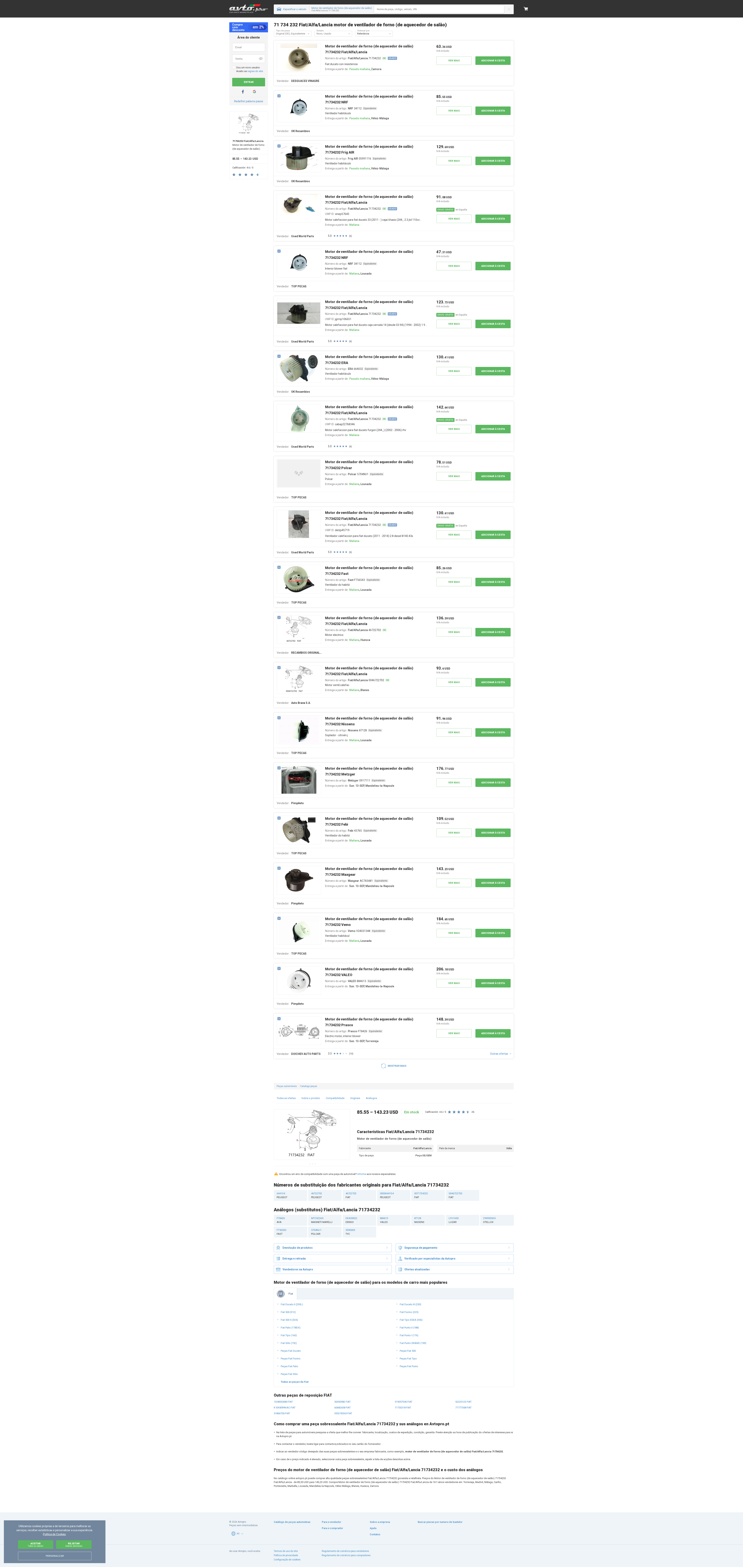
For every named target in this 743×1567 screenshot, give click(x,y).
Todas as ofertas (286, 1098)
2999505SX (489, 1220)
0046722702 (455, 1195)
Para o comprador (332, 1528)
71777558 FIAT (463, 1407)
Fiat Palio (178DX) (290, 1327)
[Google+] (254, 91)
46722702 (316, 1195)
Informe (361, 1174)
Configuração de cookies (287, 1559)
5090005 (350, 1232)
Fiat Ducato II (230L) (292, 1304)
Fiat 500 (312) (288, 1312)
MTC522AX (321, 1220)
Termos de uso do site (286, 1551)
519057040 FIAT (403, 1401)
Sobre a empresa (380, 1522)
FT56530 (281, 1232)
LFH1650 (454, 1220)
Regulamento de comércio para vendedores (345, 1551)
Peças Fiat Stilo (289, 1374)
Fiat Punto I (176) (409, 1335)
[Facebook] (243, 91)
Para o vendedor (331, 1522)
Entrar (249, 82)
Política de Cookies (54, 1534)
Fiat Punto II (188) (409, 1327)
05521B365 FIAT (343, 1413)
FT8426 (281, 1220)
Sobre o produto (310, 1098)
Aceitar (35, 1544)
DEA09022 (351, 1220)
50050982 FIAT (342, 1401)
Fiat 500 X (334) (289, 1319)
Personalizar (55, 1556)
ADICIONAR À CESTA (493, 60)
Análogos (371, 1098)
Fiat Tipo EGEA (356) (411, 1319)
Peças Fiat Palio (289, 1366)
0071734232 (421, 1195)
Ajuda (373, 1528)
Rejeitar (73, 1544)
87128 (419, 1220)
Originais (355, 1098)
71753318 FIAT (403, 1407)
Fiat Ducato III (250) (410, 1304)
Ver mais (454, 60)
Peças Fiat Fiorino (290, 1358)
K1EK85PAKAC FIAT (284, 1407)
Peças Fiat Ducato (291, 1350)
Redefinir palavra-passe (248, 101)
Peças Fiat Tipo (408, 1358)
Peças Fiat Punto (409, 1366)
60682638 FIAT (342, 1407)
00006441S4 (387, 1195)
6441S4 (282, 1195)
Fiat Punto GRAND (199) (413, 1343)
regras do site (255, 71)
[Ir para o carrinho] (526, 8)
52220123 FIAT (463, 1401)
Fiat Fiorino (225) (409, 1312)
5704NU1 (316, 1232)
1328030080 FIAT (283, 1401)
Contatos (375, 1534)
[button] (308, 33)
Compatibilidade (335, 1098)
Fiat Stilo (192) (289, 1343)
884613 (384, 1220)
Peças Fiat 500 (408, 1350)
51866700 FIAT (282, 1413)
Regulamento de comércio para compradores (346, 1555)
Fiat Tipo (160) (289, 1335)
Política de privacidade (286, 1555)
